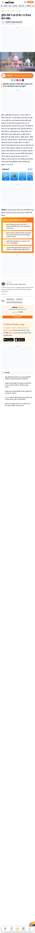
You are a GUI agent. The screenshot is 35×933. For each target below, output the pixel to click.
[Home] (9, 2)
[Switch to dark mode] (25, 2)
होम (1, 6)
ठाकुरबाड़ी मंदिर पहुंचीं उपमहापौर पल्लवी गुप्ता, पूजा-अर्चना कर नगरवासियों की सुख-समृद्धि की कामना (18, 248)
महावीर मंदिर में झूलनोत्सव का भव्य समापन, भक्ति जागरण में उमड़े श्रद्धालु (18, 242)
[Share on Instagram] (20, 80)
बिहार (10, 6)
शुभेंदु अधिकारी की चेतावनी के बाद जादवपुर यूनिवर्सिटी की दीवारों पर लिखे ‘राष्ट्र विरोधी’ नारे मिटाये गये (18, 378)
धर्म (27, 328)
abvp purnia (10, 299)
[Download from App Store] (20, 339)
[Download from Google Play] (8, 339)
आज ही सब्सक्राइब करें (17, 317)
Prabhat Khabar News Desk (17, 284)
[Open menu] (2, 2)
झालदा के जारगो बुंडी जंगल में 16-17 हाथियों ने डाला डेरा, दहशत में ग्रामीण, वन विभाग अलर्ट (17, 405)
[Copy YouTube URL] (17, 80)
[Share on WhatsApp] (12, 80)
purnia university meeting (14, 302)
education (19, 299)
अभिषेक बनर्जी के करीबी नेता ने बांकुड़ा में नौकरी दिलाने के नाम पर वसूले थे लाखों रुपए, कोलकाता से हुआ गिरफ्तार (18, 385)
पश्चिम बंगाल (21, 6)
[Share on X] (23, 80)
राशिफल (10, 330)
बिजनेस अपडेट (21, 328)
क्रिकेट (5, 330)
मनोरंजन (14, 328)
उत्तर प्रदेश (14, 6)
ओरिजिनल (29, 6)
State (8, 11)
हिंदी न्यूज (12, 333)
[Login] (17, 929)
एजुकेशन (8, 328)
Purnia (18, 11)
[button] (17, 62)
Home (2, 11)
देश (4, 328)
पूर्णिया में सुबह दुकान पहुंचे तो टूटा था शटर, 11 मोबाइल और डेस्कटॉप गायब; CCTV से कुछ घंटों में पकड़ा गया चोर (18, 226)
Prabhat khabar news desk (14, 22)
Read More (4, 294)
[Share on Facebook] (15, 80)
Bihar (13, 11)
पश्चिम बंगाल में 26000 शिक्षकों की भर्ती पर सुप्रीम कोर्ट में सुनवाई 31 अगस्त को (18, 392)
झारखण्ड (6, 6)
